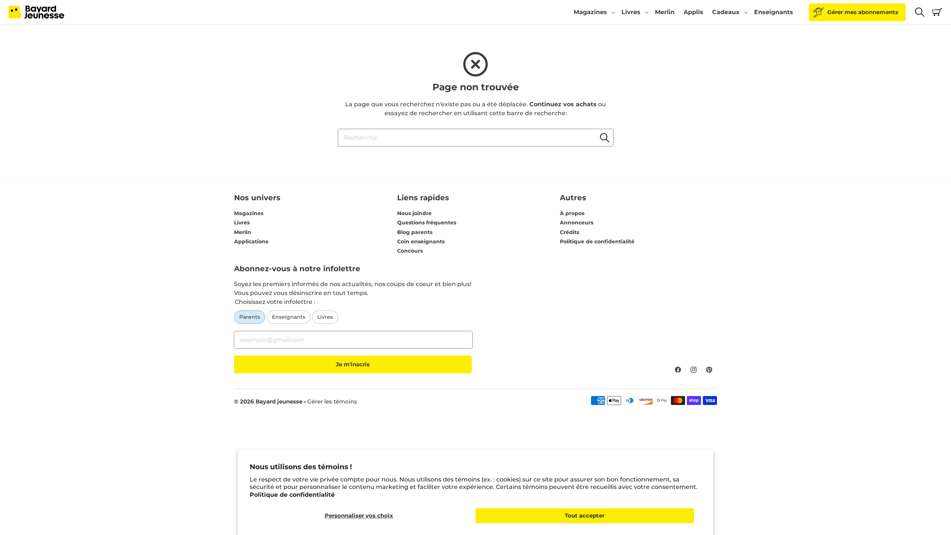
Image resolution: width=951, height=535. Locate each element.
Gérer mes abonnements (862, 12)
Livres (242, 222)
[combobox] (475, 137)
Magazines (248, 213)
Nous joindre (414, 213)
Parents (249, 317)
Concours (410, 250)
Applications (251, 241)
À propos (572, 213)
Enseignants (288, 317)
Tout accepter (584, 515)
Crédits (569, 232)
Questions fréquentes (426, 222)
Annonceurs (576, 222)
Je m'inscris (353, 364)
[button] (593, 12)
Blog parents (414, 232)
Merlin (242, 232)
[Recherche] (605, 137)
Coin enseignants (421, 241)
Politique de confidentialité (292, 494)
